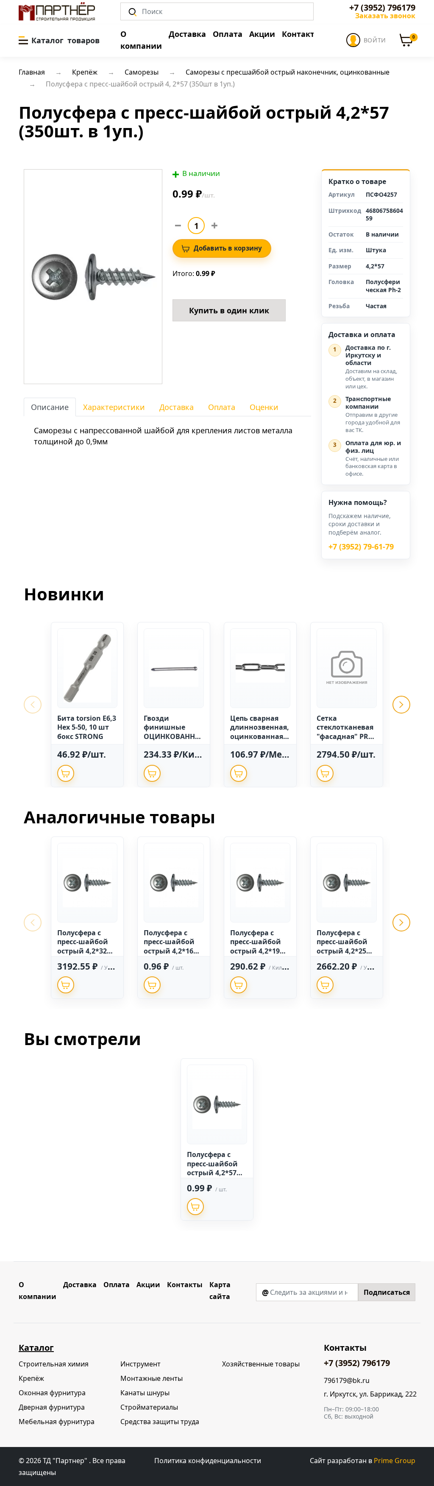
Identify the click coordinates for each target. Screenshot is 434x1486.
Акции (262, 34)
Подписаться (387, 1292)
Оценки (264, 407)
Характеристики (114, 407)
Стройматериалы (149, 1407)
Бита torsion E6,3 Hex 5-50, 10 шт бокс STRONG (86, 727)
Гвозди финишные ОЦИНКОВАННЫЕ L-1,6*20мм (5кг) (172, 736)
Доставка (187, 34)
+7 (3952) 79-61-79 (361, 547)
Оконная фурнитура (52, 1392)
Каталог (36, 1347)
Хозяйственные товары (261, 1364)
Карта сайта (220, 1290)
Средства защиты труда (159, 1421)
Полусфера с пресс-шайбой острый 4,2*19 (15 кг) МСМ (255, 946)
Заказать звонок (385, 16)
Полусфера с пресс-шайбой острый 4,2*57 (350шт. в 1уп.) (212, 1168)
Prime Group (394, 1460)
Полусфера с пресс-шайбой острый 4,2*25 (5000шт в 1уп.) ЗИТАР (342, 951)
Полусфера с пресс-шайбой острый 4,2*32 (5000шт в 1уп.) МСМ (83, 951)
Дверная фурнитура (52, 1407)
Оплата (227, 34)
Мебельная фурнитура (57, 1421)
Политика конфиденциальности (207, 1460)
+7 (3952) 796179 (382, 8)
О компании (141, 40)
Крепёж (31, 1378)
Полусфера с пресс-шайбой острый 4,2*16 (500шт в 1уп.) (169, 946)
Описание (50, 407)
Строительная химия (54, 1364)
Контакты (301, 34)
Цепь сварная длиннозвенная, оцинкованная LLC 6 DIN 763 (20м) (259, 736)
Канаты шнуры (145, 1392)
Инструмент (140, 1364)
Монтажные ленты (151, 1378)
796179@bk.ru (347, 1381)
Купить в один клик (229, 310)
